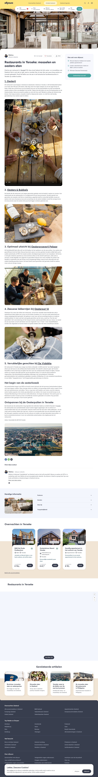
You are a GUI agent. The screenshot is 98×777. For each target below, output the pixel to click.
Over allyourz (9, 754)
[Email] (11, 459)
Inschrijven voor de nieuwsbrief (73, 757)
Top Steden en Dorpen (12, 721)
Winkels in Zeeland (10, 747)
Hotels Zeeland (9, 714)
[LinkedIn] (9, 483)
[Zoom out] (94, 600)
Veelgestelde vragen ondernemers (44, 757)
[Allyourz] (9, 3)
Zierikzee (7, 724)
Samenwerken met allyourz (12, 757)
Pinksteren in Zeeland (71, 742)
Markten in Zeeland (40, 747)
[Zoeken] (85, 3)
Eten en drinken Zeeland (11, 742)
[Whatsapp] (8, 459)
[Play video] (33, 142)
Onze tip (39, 504)
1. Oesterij (10, 81)
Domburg (7, 732)
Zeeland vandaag (40, 742)
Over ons (67, 760)
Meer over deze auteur (14, 480)
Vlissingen (37, 732)
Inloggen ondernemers (41, 760)
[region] (49, 626)
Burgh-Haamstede (70, 729)
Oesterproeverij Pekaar (44, 246)
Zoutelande (38, 724)
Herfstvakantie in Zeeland (72, 747)
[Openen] (94, 594)
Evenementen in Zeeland (42, 744)
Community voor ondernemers (43, 762)
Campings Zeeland (10, 711)
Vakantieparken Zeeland (42, 714)
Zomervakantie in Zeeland (72, 744)
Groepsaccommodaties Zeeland (74, 711)
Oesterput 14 (41, 308)
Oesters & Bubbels (17, 189)
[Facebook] (6, 459)
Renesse (37, 729)
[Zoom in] (94, 598)
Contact (67, 762)
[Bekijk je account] (88, 3)
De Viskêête (45, 363)
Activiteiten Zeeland (10, 744)
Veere (36, 726)
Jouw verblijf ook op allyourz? (13, 760)
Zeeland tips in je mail (79, 75)
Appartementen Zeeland (72, 709)
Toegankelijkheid (42, 509)
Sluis (6, 729)
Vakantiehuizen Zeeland (41, 711)
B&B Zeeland (38, 709)
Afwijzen (77, 771)
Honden (39, 500)
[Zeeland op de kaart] (91, 3)
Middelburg (8, 726)
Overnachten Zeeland (12, 706)
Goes (66, 726)
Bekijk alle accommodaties (12, 573)
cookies (11, 770)
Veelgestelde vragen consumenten (14, 762)
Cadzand (67, 724)
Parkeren (40, 495)
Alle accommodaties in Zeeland (13, 709)
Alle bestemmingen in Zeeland (73, 732)
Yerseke (23, 70)
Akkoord (86, 771)
